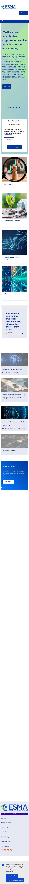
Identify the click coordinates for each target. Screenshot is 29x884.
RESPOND (9, 139)
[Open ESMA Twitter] (2, 850)
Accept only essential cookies (15, 880)
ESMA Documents (6, 822)
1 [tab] (8, 107)
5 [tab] (19, 107)
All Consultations (14, 147)
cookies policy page (11, 866)
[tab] (14, 121)
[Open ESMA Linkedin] (8, 850)
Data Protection (5, 841)
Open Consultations (14, 121)
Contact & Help (5, 827)
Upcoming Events (14, 124)
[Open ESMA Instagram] (5, 850)
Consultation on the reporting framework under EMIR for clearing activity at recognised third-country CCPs (22, 333)
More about (7, 86)
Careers (3, 818)
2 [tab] (10, 107)
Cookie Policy (5, 837)
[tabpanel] (14, 60)
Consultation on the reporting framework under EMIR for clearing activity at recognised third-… (14, 131)
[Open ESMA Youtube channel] (11, 850)
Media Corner (5, 832)
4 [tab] (16, 107)
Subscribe (8, 481)
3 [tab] (13, 107)
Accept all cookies (12, 875)
